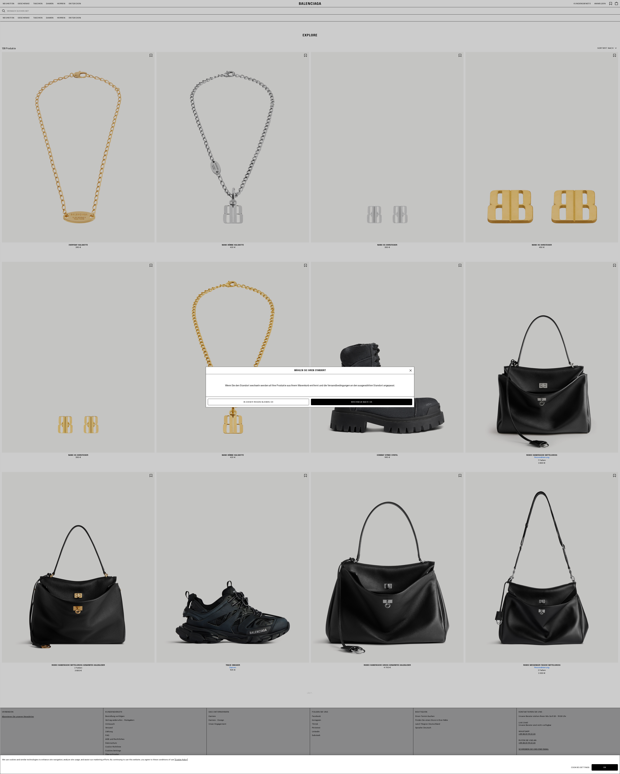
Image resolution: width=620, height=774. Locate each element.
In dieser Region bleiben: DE (258, 402)
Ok (604, 767)
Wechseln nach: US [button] (361, 402)
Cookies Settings (580, 767)
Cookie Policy (181, 759)
